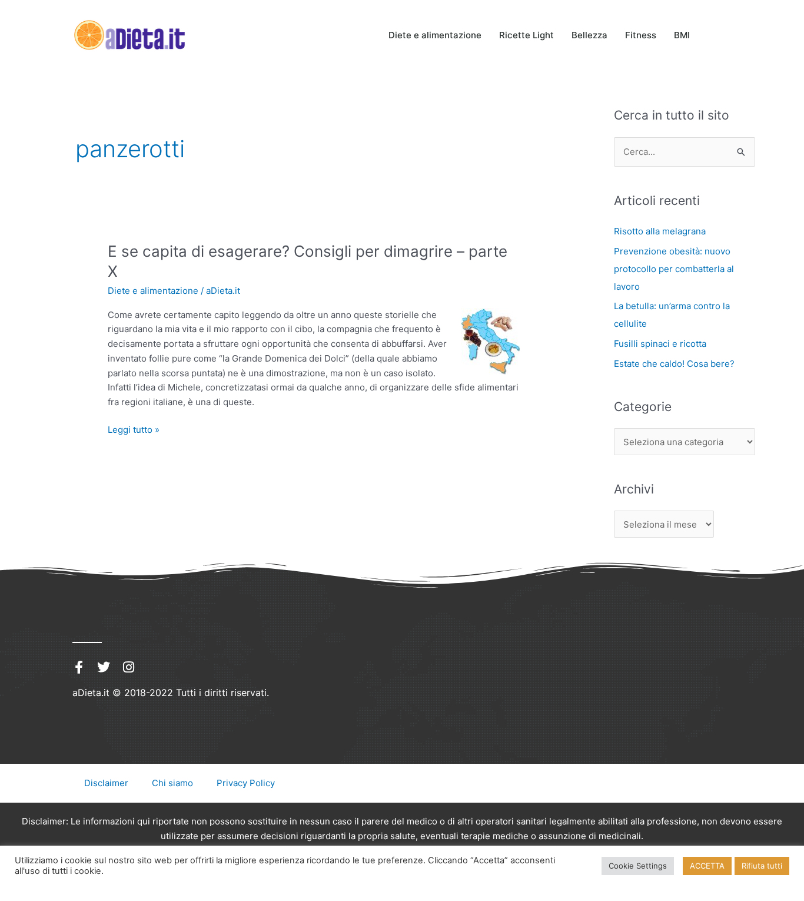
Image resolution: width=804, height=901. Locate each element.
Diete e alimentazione (434, 35)
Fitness (640, 35)
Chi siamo (172, 783)
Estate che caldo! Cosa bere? (674, 363)
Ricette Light (526, 35)
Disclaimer (106, 783)
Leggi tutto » (134, 429)
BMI (682, 35)
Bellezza (589, 35)
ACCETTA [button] (707, 865)
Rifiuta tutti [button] (762, 865)
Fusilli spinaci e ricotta (660, 343)
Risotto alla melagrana (660, 231)
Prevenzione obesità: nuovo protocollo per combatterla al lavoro (674, 269)
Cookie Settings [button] (638, 865)
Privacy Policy (246, 783)
